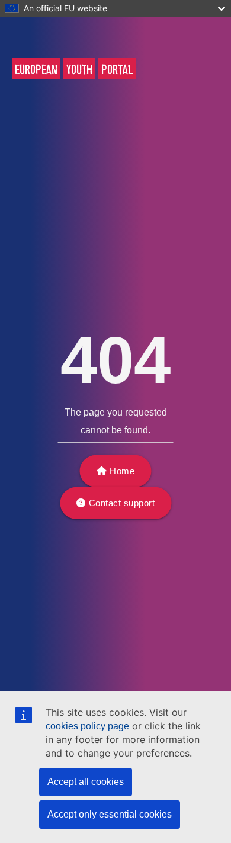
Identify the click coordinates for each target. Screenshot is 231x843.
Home (122, 471)
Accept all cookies (85, 782)
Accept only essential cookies (109, 814)
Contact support (122, 503)
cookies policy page (87, 726)
